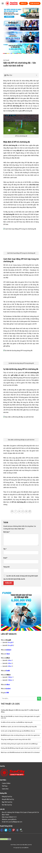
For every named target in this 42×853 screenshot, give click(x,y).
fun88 (8, 671)
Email (5, 558)
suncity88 (6, 499)
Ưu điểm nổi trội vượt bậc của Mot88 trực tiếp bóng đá (16, 722)
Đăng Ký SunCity (7, 796)
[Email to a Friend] (22, 511)
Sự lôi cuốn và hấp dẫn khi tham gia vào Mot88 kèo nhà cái (18, 731)
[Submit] (39, 699)
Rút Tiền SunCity (7, 805)
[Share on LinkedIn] (29, 511)
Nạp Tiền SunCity (7, 802)
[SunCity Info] (11, 3)
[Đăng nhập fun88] (21, 48)
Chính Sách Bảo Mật (22, 844)
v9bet (8, 684)
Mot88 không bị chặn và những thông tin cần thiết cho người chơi (20, 735)
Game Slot (5, 789)
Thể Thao (4, 786)
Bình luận (6, 532)
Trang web (6, 567)
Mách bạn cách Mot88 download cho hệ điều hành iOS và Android (20, 752)
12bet (8, 654)
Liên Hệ (30, 844)
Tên (4, 549)
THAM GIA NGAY (34, 3)
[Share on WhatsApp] (12, 511)
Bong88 (10, 642)
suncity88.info (24, 847)
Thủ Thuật (6, 60)
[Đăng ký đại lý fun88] (21, 13)
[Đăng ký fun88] (21, 611)
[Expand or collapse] (36, 75)
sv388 (7, 692)
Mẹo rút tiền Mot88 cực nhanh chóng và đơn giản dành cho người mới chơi (20, 717)
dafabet (8, 650)
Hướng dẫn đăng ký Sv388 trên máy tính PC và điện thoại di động (20, 711)
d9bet (10, 660)
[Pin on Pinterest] (26, 511)
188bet (10, 677)
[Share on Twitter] (19, 511)
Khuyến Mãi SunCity (8, 799)
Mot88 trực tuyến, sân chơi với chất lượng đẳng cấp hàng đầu (19, 726)
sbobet (8, 688)
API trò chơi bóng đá (14, 106)
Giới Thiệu (13, 844)
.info (10, 499)
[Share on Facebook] (15, 511)
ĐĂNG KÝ (23, 3)
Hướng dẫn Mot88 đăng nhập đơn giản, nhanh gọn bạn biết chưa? (20, 748)
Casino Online (6, 783)
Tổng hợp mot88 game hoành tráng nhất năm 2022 (16, 739)
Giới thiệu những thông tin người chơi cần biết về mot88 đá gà (19, 744)
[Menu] (2, 3)
